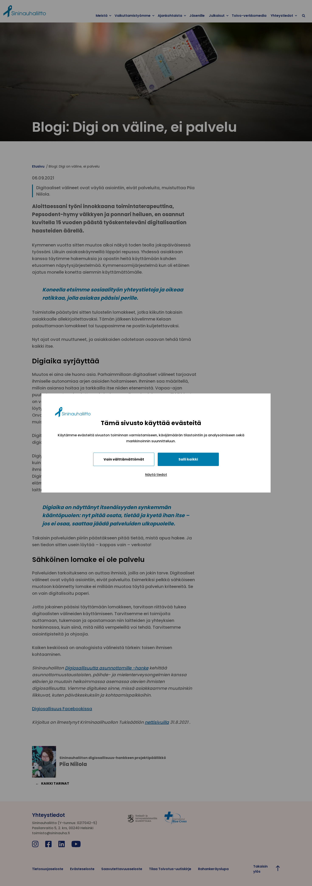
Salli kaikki (188, 459)
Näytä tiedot (156, 474)
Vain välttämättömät (124, 459)
